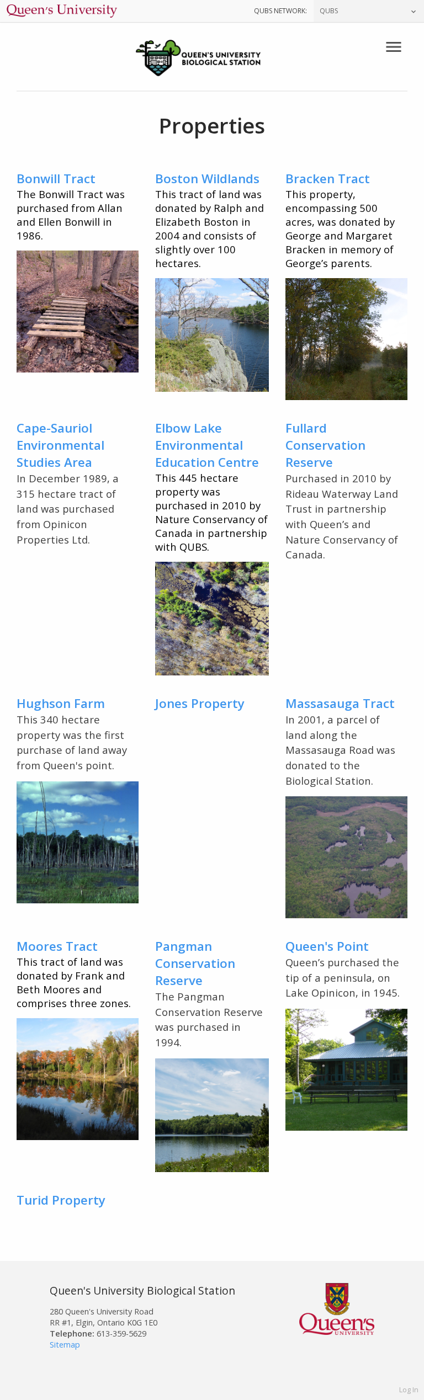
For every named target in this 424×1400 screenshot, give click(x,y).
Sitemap (65, 1344)
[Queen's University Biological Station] (212, 59)
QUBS (329, 10)
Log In (408, 1389)
